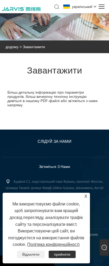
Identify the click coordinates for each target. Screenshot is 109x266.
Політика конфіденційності (53, 244)
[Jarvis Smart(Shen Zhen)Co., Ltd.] (21, 10)
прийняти (62, 254)
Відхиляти (30, 254)
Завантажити (34, 47)
